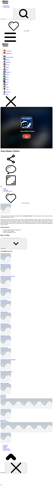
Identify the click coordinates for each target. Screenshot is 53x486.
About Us (5, 445)
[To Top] (11, 461)
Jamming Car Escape (5, 335)
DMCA (5, 447)
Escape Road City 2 (5, 323)
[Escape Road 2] (26, 432)
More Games (3, 396)
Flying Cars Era (4, 312)
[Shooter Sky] (47, 408)
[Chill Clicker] (6, 419)
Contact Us (5, 446)
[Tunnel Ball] (26, 408)
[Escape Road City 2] (6, 408)
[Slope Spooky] (47, 432)
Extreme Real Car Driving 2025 (7, 276)
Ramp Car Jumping (5, 383)
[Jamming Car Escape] (16, 408)
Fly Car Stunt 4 (4, 300)
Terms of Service (7, 450)
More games (3, 420)
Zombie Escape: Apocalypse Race (8, 359)
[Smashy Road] (6, 442)
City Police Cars (4, 347)
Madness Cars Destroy (5, 264)
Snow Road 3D (4, 288)
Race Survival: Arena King (6, 371)
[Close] (16, 467)
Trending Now (6, 7)
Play (26, 136)
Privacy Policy (6, 448)
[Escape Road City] (37, 432)
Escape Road (6, 5)
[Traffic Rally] (37, 408)
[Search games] (24, 14)
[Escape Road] (6, 432)
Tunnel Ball (3, 395)
